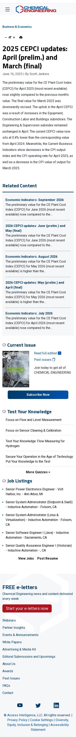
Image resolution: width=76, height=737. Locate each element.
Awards (7, 671)
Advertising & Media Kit (19, 649)
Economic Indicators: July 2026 (28, 313)
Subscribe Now (38, 395)
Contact (7, 693)
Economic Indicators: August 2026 (31, 257)
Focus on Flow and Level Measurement (33, 420)
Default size (10, 37)
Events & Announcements (20, 635)
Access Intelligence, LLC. (25, 715)
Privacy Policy (17, 720)
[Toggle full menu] (7, 9)
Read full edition (46, 353)
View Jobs (26, 558)
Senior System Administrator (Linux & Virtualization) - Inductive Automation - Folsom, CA (39, 520)
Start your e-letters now (27, 608)
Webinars (9, 620)
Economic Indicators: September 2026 (34, 200)
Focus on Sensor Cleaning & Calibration (33, 430)
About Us (8, 664)
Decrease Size (6, 37)
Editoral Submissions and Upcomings (28, 657)
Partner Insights (13, 628)
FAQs (6, 686)
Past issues (43, 360)
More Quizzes (37, 472)
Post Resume (47, 558)
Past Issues (11, 678)
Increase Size (14, 37)
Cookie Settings (41, 720)
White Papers (12, 642)
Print (21, 37)
